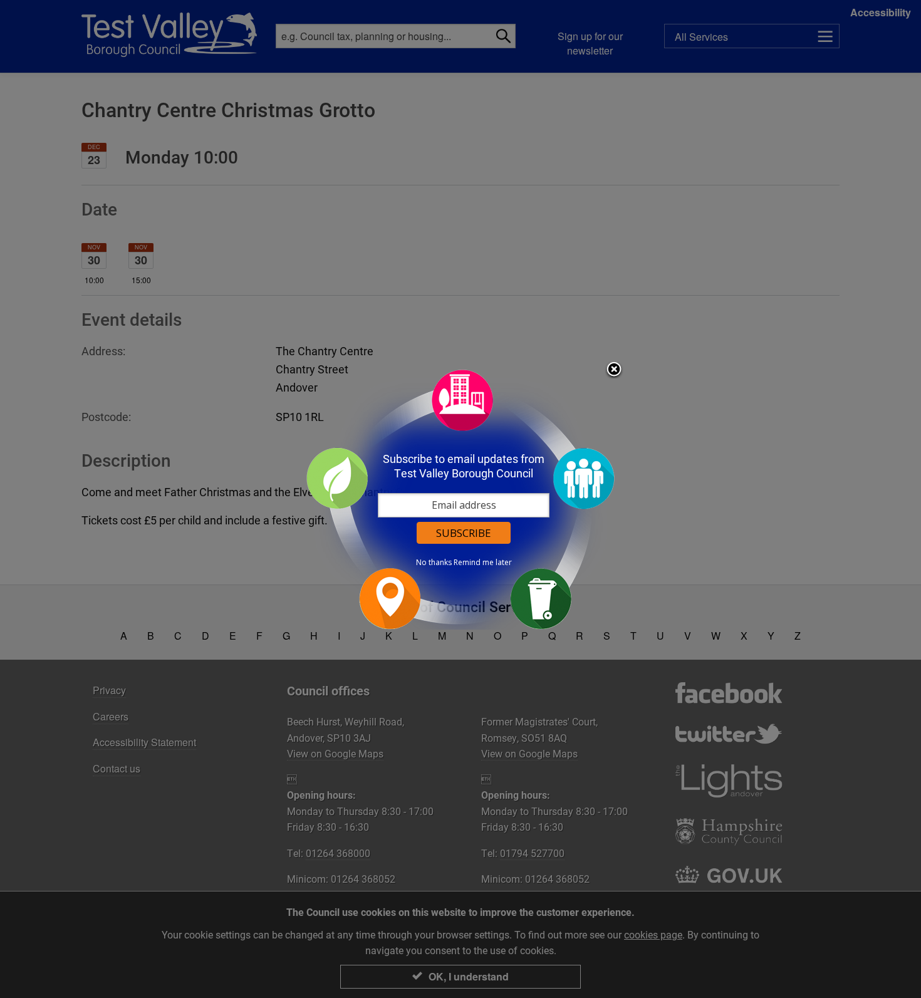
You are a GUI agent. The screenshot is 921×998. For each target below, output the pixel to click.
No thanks (434, 563)
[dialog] (460, 499)
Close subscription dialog (614, 370)
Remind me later (483, 563)
